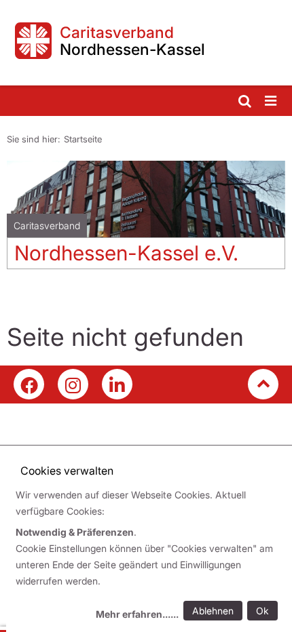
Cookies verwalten (66, 470)
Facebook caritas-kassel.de (29, 384)
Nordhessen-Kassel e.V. (126, 253)
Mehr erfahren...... (137, 614)
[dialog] (149, 556)
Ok (262, 610)
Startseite (83, 139)
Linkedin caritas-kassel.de (117, 384)
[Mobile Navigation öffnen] (271, 101)
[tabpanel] (146, 220)
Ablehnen (213, 610)
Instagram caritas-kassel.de (73, 384)
